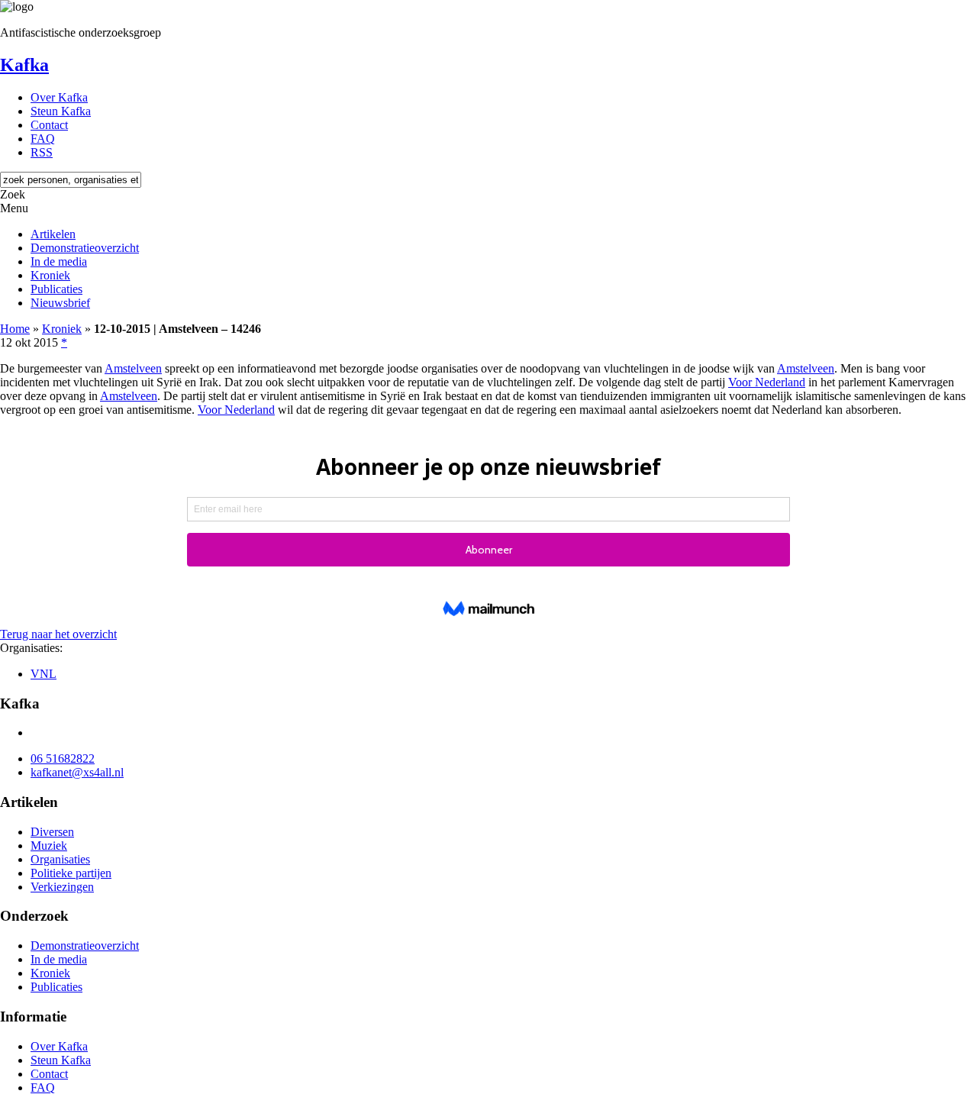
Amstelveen (133, 368)
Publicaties (56, 288)
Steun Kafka (61, 111)
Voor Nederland (766, 382)
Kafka (24, 65)
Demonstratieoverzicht (85, 247)
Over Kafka (59, 97)
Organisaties (60, 859)
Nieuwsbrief (60, 302)
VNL (43, 673)
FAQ (43, 138)
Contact (49, 124)
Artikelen (53, 234)
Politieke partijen (71, 873)
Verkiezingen (62, 886)
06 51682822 (63, 758)
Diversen (52, 831)
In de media (59, 261)
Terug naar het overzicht (58, 634)
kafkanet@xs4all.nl (77, 772)
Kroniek (50, 275)
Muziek (49, 845)
